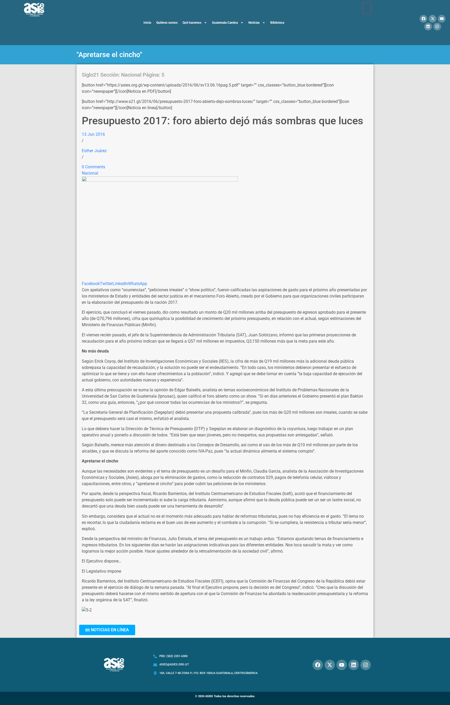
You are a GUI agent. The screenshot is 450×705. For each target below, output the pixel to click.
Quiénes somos (167, 22)
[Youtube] (442, 19)
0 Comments (93, 166)
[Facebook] (423, 19)
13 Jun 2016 (93, 134)
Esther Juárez (94, 150)
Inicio (147, 22)
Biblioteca (277, 22)
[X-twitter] (432, 19)
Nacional (90, 173)
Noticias (254, 22)
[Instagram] (437, 26)
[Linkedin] (428, 26)
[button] (107, 630)
